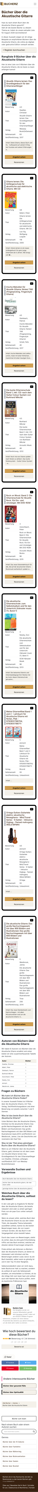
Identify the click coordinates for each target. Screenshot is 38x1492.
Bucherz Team (18, 1308)
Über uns (6, 1485)
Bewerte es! (19, 1347)
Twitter (28, 1362)
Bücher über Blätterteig (12, 1451)
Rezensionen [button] (19, 162)
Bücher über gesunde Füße (14, 1386)
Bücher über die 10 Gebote (13, 1442)
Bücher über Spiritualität (13, 1392)
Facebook (11, 1362)
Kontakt (32, 1488)
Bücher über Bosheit (11, 1466)
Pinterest (11, 1368)
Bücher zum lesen (19, 1419)
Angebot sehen (19, 157)
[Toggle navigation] (35, 4)
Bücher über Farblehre (11, 1447)
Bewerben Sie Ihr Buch (18, 1485)
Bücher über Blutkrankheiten (14, 1456)
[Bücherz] (9, 4)
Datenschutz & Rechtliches (18, 1488)
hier (19, 1139)
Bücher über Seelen (10, 1461)
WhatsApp (28, 1368)
